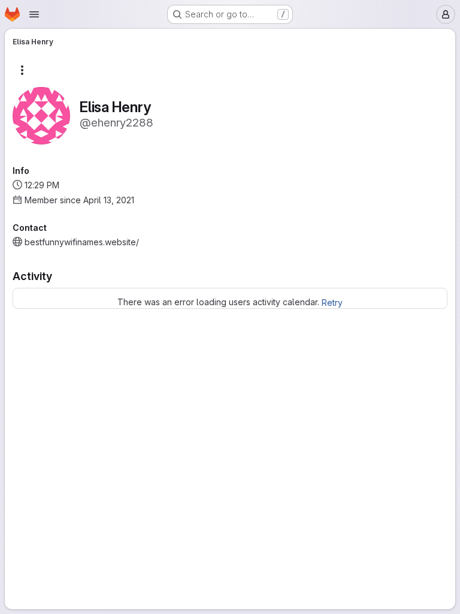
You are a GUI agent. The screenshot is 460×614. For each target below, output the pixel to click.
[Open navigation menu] (34, 14)
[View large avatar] (41, 115)
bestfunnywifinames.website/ (82, 242)
